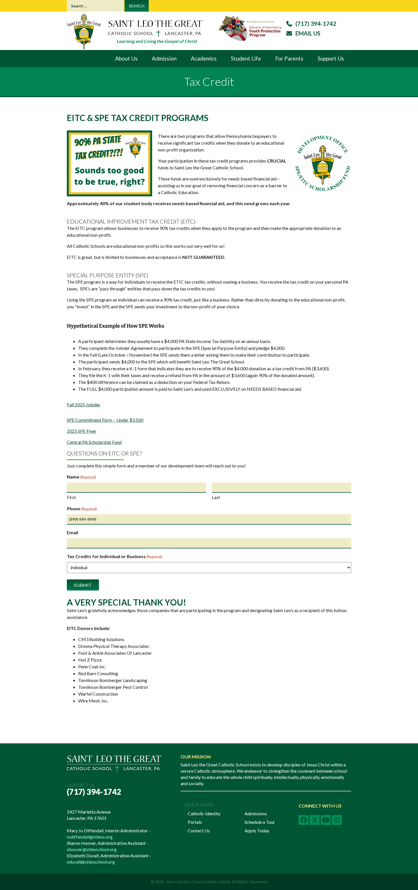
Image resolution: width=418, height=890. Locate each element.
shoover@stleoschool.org (92, 849)
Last (216, 497)
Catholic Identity (204, 813)
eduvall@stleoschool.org (91, 861)
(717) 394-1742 (94, 792)
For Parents (289, 58)
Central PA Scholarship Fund (94, 442)
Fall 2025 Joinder (83, 404)
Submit (83, 585)
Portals (195, 822)
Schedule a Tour (260, 822)
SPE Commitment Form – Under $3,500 (105, 420)
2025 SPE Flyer (81, 431)
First (71, 497)
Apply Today (257, 830)
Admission (164, 58)
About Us (126, 58)
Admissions (256, 813)
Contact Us (199, 830)
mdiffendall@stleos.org (90, 836)
